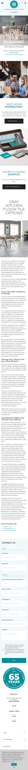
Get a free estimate (7, 515)
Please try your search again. (14, 54)
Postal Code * (5, 609)
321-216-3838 (14, 12)
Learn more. (11, 761)
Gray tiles (4, 296)
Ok (14, 764)
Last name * (5, 563)
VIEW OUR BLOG (12, 121)
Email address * (6, 599)
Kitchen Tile (7, 526)
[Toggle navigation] (2, 3)
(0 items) (25, 3)
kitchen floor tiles (17, 265)
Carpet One (4, 18)
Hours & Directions (14, 701)
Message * (4, 629)
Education (7, 746)
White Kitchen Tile (9, 528)
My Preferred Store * (7, 620)
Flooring (12, 18)
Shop (5, 732)
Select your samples (12, 186)
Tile (18, 18)
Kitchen (24, 18)
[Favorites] (22, 3)
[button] (19, 3)
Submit (14, 660)
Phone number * (6, 589)
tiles (14, 339)
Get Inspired (7, 739)
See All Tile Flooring (10, 530)
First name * (5, 553)
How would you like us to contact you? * (12, 579)
